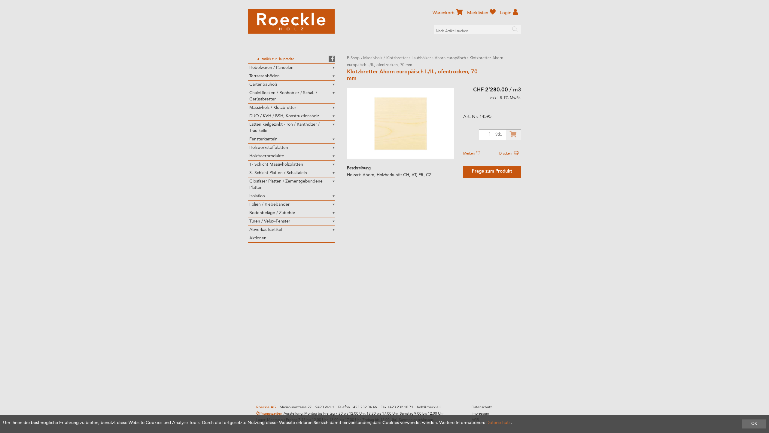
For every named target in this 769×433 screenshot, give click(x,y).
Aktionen (257, 238)
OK (754, 424)
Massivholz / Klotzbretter (272, 108)
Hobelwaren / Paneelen (271, 68)
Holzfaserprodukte (266, 156)
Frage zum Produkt (492, 171)
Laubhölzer (421, 58)
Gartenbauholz (263, 84)
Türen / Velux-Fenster (269, 221)
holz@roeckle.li (429, 407)
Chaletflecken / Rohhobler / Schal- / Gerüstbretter (283, 96)
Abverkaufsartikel (265, 230)
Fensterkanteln (263, 139)
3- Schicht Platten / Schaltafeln (278, 173)
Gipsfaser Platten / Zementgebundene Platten (286, 184)
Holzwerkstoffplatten (268, 148)
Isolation (257, 196)
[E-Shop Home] (291, 21)
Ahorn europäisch (450, 58)
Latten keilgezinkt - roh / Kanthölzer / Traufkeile (284, 127)
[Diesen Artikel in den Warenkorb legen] (513, 135)
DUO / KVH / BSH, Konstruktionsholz (284, 116)
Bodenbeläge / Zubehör (272, 213)
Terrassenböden (264, 76)
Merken (469, 153)
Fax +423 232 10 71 (397, 407)
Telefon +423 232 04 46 (357, 407)
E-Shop (353, 58)
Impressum (480, 414)
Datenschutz (482, 407)
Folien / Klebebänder (269, 204)
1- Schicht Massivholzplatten (276, 164)
